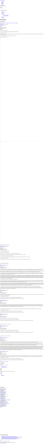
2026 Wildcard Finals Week (3, 388)
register (3, 24)
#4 (0, 291)
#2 (0, 247)
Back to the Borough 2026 (3, 392)
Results (2, 375)
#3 (0, 266)
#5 (0, 301)
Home (2, 11)
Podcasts (3, 14)
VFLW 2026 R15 (2, 390)
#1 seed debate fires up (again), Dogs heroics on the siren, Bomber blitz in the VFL (11, 438)
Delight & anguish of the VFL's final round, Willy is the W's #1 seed (9, 436)
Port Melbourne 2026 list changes (4, 401)
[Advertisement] (21, 381)
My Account (3, 17)
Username (1, 364)
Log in (1, 24)
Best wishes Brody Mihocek (3, 405)
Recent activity (3, 12)
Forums (3, 13)
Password (1, 365)
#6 (0, 315)
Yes (1, 372)
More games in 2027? (2, 394)
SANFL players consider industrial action (4, 403)
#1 (0, 26)
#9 (0, 352)
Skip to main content (2, 0)
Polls (2, 16)
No (1, 373)
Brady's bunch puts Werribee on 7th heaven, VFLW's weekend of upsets (9, 437)
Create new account (4, 366)
